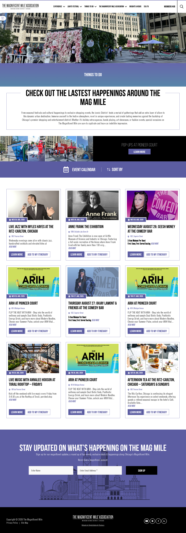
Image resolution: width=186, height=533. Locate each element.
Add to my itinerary (38, 254)
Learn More (139, 152)
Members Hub (168, 8)
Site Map (24, 523)
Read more (12, 247)
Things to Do (89, 6)
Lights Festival (73, 6)
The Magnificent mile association (111, 6)
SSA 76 (146, 6)
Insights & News (135, 6)
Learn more (17, 254)
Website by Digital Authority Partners (93, 525)
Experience (57, 6)
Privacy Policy (12, 523)
